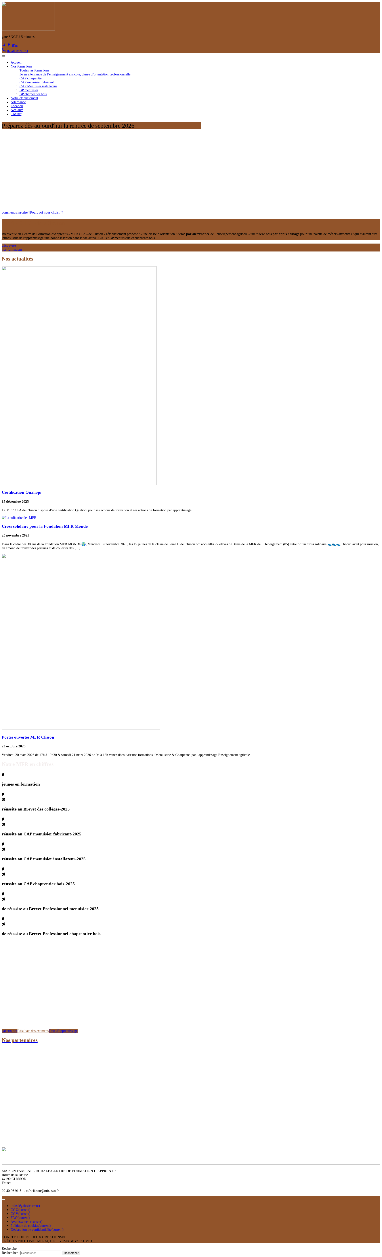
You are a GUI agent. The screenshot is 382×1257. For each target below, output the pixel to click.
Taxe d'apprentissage (63, 1031)
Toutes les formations (34, 70)
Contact (16, 114)
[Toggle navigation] (3, 56)
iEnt (15, 45)
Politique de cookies (31, 1225)
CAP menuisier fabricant (36, 82)
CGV (20, 1214)
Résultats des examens (33, 1031)
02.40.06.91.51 (17, 51)
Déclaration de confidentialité (37, 1229)
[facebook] (9, 45)
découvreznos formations (12, 247)
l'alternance (9, 1031)
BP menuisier (28, 90)
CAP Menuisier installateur (38, 86)
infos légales (25, 1206)
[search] (4, 45)
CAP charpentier (31, 78)
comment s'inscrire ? (16, 212)
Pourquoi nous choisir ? (46, 212)
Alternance (18, 102)
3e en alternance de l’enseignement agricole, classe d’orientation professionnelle (74, 74)
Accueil (16, 62)
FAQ (20, 1217)
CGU (20, 1210)
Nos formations (21, 66)
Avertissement (26, 1221)
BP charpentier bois (33, 94)
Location (17, 106)
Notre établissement (24, 98)
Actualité (17, 110)
